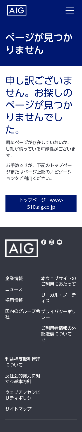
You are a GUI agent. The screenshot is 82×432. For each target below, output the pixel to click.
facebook (43, 242)
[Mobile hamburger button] (69, 10)
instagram (51, 242)
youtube (59, 242)
